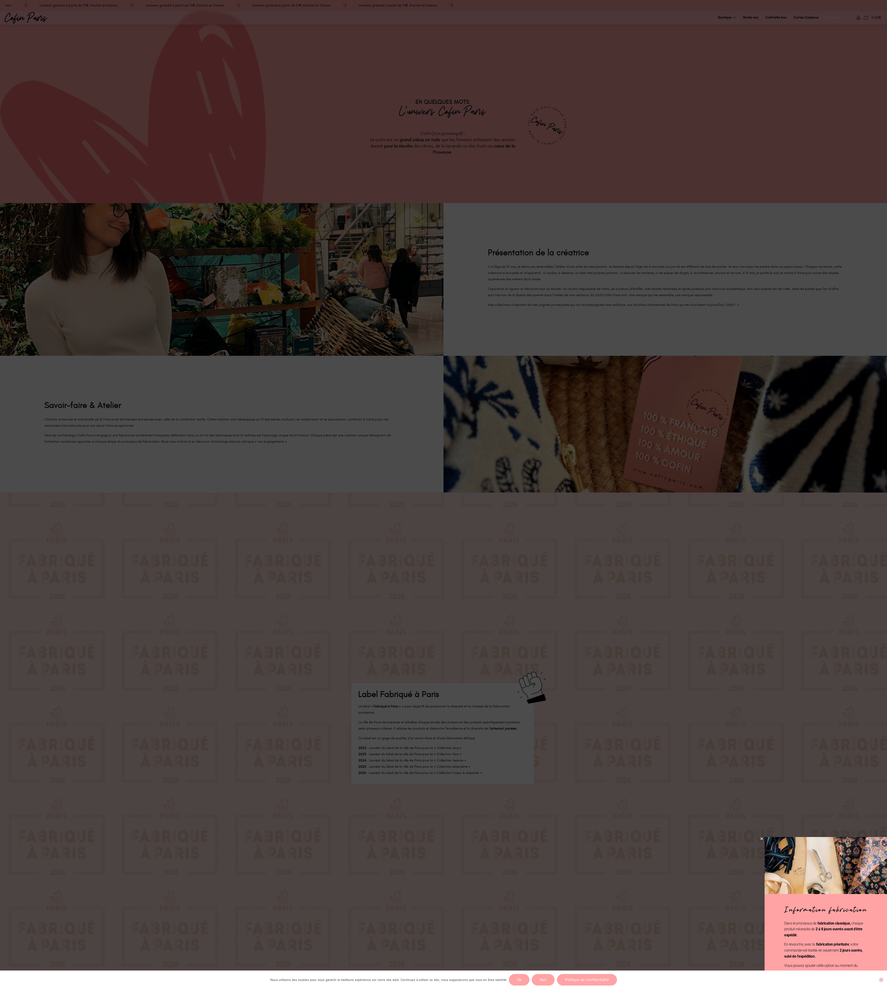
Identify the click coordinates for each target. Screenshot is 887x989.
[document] (443, 494)
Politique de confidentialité (587, 979)
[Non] (881, 979)
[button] (761, 838)
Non (543, 979)
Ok (519, 979)
